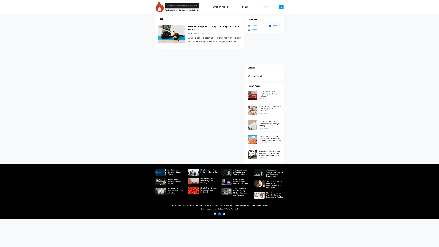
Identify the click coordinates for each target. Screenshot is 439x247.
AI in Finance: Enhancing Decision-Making (175, 172)
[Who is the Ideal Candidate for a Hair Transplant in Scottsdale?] (252, 110)
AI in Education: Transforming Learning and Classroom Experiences (274, 173)
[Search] (281, 7)
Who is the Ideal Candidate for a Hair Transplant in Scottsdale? (269, 109)
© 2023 (203, 209)
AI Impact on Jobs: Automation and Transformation (240, 172)
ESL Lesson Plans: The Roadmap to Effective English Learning (269, 123)
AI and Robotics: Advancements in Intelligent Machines (240, 181)
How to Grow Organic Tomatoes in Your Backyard (208, 190)
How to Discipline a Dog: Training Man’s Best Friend (213, 28)
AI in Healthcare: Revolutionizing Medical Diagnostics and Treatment (240, 192)
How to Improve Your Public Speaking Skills (208, 171)
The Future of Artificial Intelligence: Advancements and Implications (274, 184)
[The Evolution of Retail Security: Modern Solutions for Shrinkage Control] (252, 95)
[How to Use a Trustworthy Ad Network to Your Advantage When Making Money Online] (252, 155)
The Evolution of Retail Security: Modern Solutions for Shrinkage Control (269, 94)
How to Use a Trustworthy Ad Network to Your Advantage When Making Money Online (269, 153)
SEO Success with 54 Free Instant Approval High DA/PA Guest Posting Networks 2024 (269, 138)
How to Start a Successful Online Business (174, 181)
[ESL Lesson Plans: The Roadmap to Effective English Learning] (252, 125)
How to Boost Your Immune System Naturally (207, 181)
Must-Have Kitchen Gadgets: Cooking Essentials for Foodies (274, 195)
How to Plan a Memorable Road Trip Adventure (175, 191)
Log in (245, 7)
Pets (160, 27)
